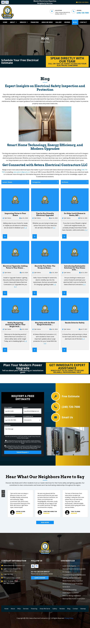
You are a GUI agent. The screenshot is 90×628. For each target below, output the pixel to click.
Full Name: (8, 407)
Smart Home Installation (70, 593)
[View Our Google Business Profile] (7, 2)
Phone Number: (9, 416)
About (13, 609)
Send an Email (83, 2)
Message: (7, 425)
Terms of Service (21, 438)
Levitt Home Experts (69, 566)
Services (25, 609)
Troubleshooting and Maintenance (74, 575)
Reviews (62, 609)
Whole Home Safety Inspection (72, 581)
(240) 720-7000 (83, 13)
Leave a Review (39, 578)
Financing (34, 609)
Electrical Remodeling (69, 590)
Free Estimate (71, 396)
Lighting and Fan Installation (71, 578)
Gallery (54, 609)
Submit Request (22, 452)
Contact (75, 609)
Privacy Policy (34, 436)
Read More (45, 522)
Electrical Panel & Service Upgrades (74, 569)
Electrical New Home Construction (73, 599)
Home (6, 609)
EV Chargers (66, 572)
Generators (66, 587)
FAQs (19, 609)
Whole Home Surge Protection (72, 584)
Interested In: (28, 416)
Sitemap (83, 609)
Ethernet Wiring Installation (71, 596)
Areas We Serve (45, 609)
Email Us (67, 417)
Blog (68, 609)
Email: (25, 407)
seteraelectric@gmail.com (21, 172)
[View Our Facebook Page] (3, 2)
